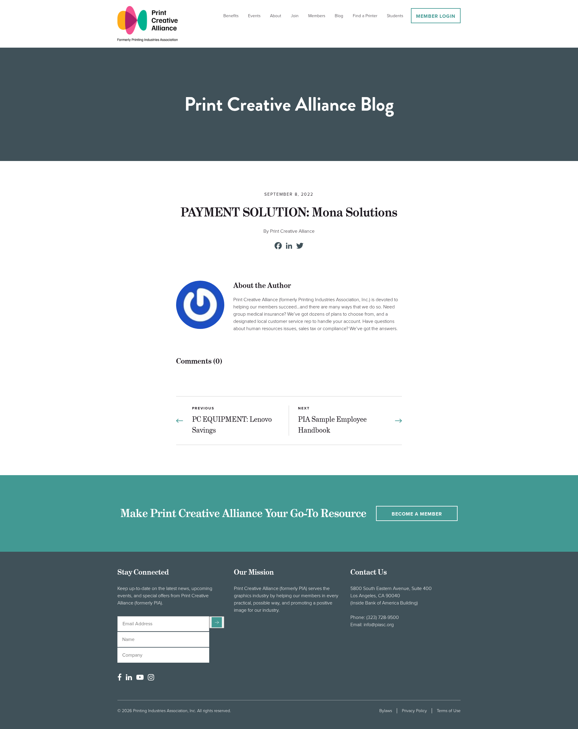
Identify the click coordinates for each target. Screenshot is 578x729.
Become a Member (417, 514)
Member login (435, 16)
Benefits (230, 15)
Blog (339, 15)
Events (254, 15)
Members (316, 15)
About (275, 15)
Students (395, 15)
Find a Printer (365, 15)
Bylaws (385, 710)
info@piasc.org (379, 625)
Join (295, 15)
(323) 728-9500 (382, 617)
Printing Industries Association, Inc (164, 710)
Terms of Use (449, 710)
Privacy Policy (414, 710)
